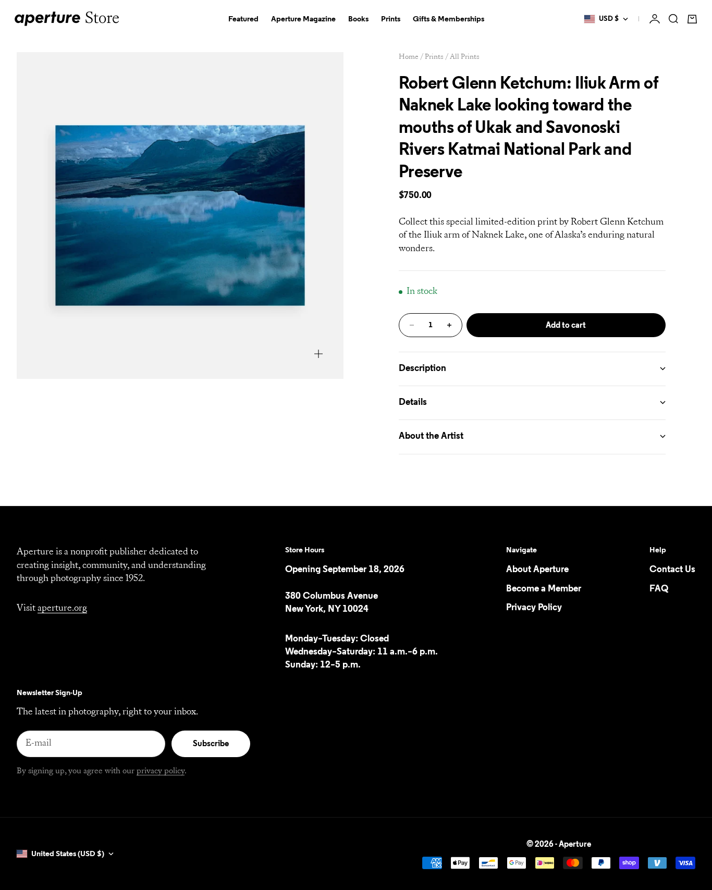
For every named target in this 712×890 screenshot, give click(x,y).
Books (358, 19)
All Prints (465, 57)
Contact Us (672, 569)
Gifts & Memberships (448, 19)
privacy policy (161, 771)
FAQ (658, 589)
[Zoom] (318, 353)
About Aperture (537, 569)
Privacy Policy (534, 607)
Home (409, 57)
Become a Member (543, 589)
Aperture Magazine (303, 19)
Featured (243, 19)
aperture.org (62, 608)
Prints (390, 19)
